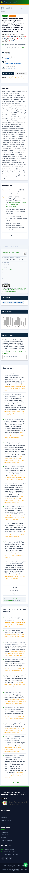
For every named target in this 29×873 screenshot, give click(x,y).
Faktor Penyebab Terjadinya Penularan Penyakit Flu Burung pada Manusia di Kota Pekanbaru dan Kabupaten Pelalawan (15, 663)
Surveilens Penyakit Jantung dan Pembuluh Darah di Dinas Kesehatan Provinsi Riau (15, 743)
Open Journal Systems (13, 869)
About (3, 823)
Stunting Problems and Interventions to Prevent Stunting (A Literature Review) (14, 618)
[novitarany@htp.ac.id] (19, 38)
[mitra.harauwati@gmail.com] (9, 36)
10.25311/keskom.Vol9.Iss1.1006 (13, 63)
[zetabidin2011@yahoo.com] (2, 38)
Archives (8, 7)
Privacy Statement (7, 840)
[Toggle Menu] (26, 2)
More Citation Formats (10, 356)
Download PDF (8, 73)
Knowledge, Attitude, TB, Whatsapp (13, 302)
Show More (14, 235)
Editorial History (6, 835)
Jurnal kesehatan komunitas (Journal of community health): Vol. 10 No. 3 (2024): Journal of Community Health (15, 716)
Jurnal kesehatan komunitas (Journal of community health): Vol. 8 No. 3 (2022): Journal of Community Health (14, 517)
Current (4, 815)
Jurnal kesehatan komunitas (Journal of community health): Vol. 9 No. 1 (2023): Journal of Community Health (15, 653)
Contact (4, 837)
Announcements (6, 820)
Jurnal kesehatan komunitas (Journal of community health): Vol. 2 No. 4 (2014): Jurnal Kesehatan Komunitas (14, 730)
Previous (14, 587)
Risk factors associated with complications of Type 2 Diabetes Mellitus (14, 713)
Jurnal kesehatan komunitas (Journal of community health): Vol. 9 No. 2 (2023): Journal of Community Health (15, 477)
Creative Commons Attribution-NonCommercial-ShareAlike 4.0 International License (14, 289)
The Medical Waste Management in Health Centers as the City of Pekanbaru (15, 724)
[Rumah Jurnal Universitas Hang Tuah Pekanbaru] (14, 805)
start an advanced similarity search (12, 599)
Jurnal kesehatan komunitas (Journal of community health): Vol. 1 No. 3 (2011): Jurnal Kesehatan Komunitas (15, 668)
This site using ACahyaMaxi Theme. (18, 870)
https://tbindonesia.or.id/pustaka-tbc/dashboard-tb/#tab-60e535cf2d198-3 (16, 204)
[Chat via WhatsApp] (26, 865)
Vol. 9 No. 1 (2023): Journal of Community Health (12, 9)
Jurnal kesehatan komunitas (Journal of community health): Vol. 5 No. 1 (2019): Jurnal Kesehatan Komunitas (14, 413)
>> (18, 782)
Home (2, 7)
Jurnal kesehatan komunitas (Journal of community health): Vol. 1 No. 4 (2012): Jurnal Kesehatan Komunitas (14, 636)
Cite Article (21, 73)
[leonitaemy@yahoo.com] (11, 40)
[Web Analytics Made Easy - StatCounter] (4, 798)
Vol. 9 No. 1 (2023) (7, 269)
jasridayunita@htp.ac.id (10, 849)
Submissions (5, 832)
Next (14, 594)
